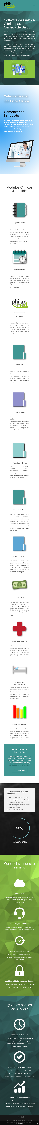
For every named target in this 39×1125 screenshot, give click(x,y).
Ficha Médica (19, 365)
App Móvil (19, 316)
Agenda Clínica (19, 223)
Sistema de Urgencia (19, 641)
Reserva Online (19, 269)
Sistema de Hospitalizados (19, 683)
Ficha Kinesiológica (20, 510)
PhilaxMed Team (19, 1120)
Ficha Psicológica (19, 556)
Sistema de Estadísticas (19, 724)
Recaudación (19, 597)
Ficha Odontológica (20, 463)
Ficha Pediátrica (19, 412)
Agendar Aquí (19, 770)
